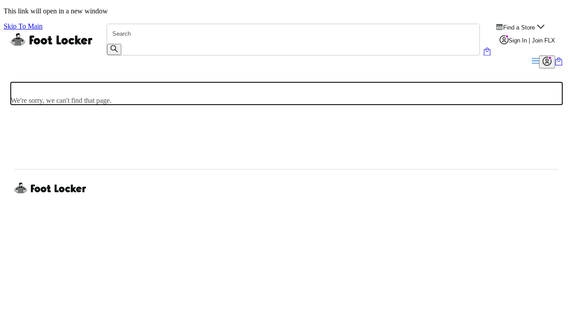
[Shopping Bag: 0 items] (558, 63)
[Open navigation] (535, 61)
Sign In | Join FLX (532, 40)
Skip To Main (23, 26)
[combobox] (293, 34)
